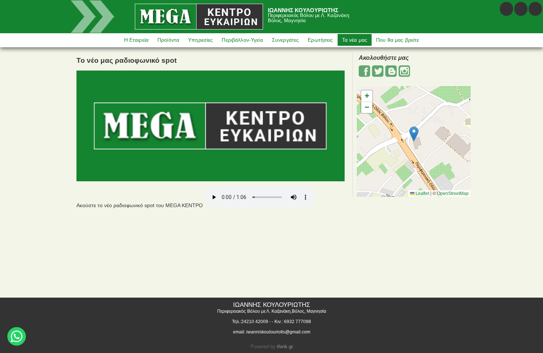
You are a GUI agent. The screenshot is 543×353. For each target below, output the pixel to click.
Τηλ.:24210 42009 (250, 321)
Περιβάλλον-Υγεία (242, 40)
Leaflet (421, 193)
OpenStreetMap (453, 193)
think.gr (285, 346)
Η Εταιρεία (136, 40)
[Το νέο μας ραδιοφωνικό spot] (210, 179)
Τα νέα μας (354, 40)
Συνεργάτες (285, 40)
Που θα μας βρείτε (397, 40)
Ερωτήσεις (320, 40)
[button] (414, 133)
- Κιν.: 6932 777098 (291, 321)
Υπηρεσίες (200, 40)
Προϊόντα (168, 40)
